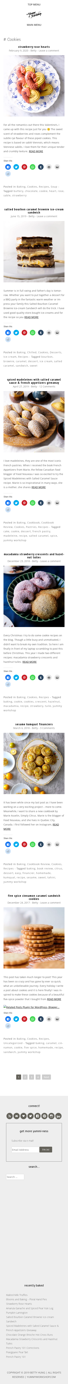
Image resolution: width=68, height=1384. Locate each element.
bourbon (47, 356)
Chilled (32, 352)
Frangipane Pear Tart (17, 1352)
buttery (18, 191)
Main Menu (34, 24)
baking (7, 701)
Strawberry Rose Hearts (34, 47)
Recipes (44, 186)
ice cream (46, 361)
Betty (33, 50)
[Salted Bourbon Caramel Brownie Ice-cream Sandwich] (34, 281)
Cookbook (33, 522)
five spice (30, 1047)
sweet (33, 365)
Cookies (32, 186)
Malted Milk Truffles (17, 1295)
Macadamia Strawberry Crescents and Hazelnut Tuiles (34, 555)
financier (28, 873)
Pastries (31, 527)
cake (6, 531)
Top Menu (34, 4)
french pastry (41, 531)
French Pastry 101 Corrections (22, 1347)
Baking (21, 186)
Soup (54, 186)
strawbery (36, 706)
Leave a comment (49, 50)
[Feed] (9, 1116)
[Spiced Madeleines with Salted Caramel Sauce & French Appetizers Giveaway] (34, 451)
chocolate (31, 191)
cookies (29, 701)
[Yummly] (58, 1116)
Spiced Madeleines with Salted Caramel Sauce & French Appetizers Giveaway (34, 381)
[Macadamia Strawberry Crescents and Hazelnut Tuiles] (34, 626)
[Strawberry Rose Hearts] (34, 115)
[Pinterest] (44, 1116)
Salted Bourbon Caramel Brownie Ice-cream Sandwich (34, 210)
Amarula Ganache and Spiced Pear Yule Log (29, 1308)
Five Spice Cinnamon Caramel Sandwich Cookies (34, 897)
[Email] (16, 1116)
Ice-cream (10, 356)
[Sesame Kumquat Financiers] (34, 793)
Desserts (55, 352)
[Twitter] (30, 1116)
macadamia (11, 706)
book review (45, 868)
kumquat (9, 877)
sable (7, 195)
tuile (48, 706)
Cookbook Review (38, 864)
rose (61, 191)
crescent (41, 701)
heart (52, 191)
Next (46, 1077)
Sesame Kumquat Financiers (34, 724)
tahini (51, 877)
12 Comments (47, 386)
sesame (32, 877)
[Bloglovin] (23, 1116)
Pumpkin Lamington (17, 1312)
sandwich (22, 365)
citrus (58, 868)
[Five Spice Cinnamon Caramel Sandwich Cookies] (34, 967)
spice (53, 535)
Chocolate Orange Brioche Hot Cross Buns (29, 1334)
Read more (36, 151)
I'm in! (45, 1149)
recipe (23, 535)
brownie (8, 361)
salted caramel (39, 535)
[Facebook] (37, 1116)
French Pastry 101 (16, 1356)
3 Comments (47, 728)
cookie (43, 191)
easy (18, 873)
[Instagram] (51, 1116)
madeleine (10, 535)
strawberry (19, 195)
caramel (21, 361)
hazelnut (54, 701)
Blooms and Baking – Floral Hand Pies (26, 1299)
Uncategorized (13, 1043)
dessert (33, 361)
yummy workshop (15, 540)
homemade (43, 873)
